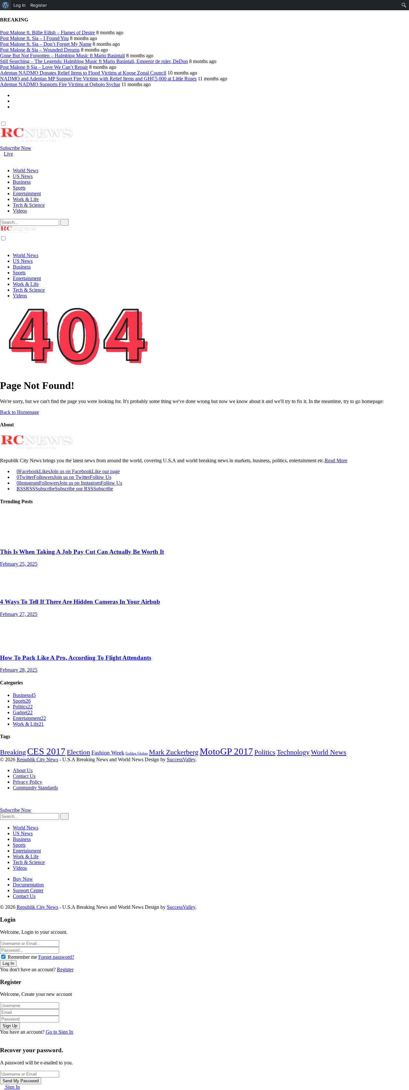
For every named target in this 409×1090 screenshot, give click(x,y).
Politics (23, 706)
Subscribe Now (15, 148)
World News (328, 752)
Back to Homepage (19, 412)
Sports (22, 701)
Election (78, 752)
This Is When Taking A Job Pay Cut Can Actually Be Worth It (82, 551)
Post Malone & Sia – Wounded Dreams (40, 49)
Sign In (12, 1087)
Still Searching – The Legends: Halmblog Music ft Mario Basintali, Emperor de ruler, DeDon (94, 61)
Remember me (22, 957)
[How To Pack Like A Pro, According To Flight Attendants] (204, 635)
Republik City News (37, 759)
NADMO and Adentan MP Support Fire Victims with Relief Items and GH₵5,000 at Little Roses (98, 78)
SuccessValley (181, 759)
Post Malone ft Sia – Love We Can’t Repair (44, 67)
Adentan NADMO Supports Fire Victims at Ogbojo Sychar (60, 84)
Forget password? (56, 957)
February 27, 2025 (18, 614)
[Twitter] (15, 101)
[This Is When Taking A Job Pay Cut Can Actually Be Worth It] (204, 529)
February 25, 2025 (18, 564)
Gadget (23, 712)
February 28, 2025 (18, 670)
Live (8, 154)
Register (65, 969)
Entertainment (29, 718)
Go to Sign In (59, 1032)
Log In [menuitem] (19, 5)
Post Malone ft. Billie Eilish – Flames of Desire (47, 32)
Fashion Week (107, 752)
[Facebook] (15, 95)
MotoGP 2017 (226, 751)
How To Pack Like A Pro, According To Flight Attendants (75, 657)
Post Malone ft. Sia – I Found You (34, 38)
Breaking (13, 752)
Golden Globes (137, 753)
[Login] (2, 117)
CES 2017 (46, 751)
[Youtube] (15, 106)
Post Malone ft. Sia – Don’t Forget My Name (45, 44)
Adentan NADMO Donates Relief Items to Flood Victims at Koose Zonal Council (83, 73)
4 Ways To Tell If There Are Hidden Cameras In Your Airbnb (80, 601)
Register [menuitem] (38, 5)
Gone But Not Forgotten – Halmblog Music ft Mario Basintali (62, 55)
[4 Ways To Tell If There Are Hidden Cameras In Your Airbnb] (204, 579)
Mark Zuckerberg (173, 752)
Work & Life (28, 724)
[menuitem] (5, 5)
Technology (293, 752)
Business (24, 695)
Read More (336, 460)
